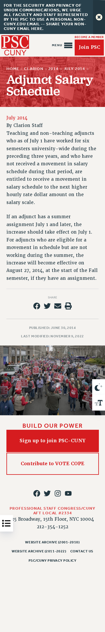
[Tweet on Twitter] (47, 305)
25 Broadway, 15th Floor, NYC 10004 (52, 519)
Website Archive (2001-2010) (52, 542)
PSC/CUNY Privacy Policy (53, 560)
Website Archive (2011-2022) (39, 551)
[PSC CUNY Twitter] (47, 493)
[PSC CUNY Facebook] (36, 493)
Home (12, 68)
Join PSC (89, 47)
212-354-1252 (52, 527)
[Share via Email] (57, 305)
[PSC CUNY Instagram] (57, 493)
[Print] (68, 305)
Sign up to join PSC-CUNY (52, 441)
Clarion (33, 68)
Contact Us (81, 551)
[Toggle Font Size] (98, 403)
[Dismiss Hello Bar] (99, 17)
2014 (53, 68)
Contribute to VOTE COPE (52, 463)
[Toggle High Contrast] (98, 387)
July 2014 (74, 68)
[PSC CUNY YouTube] (68, 493)
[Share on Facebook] (36, 305)
